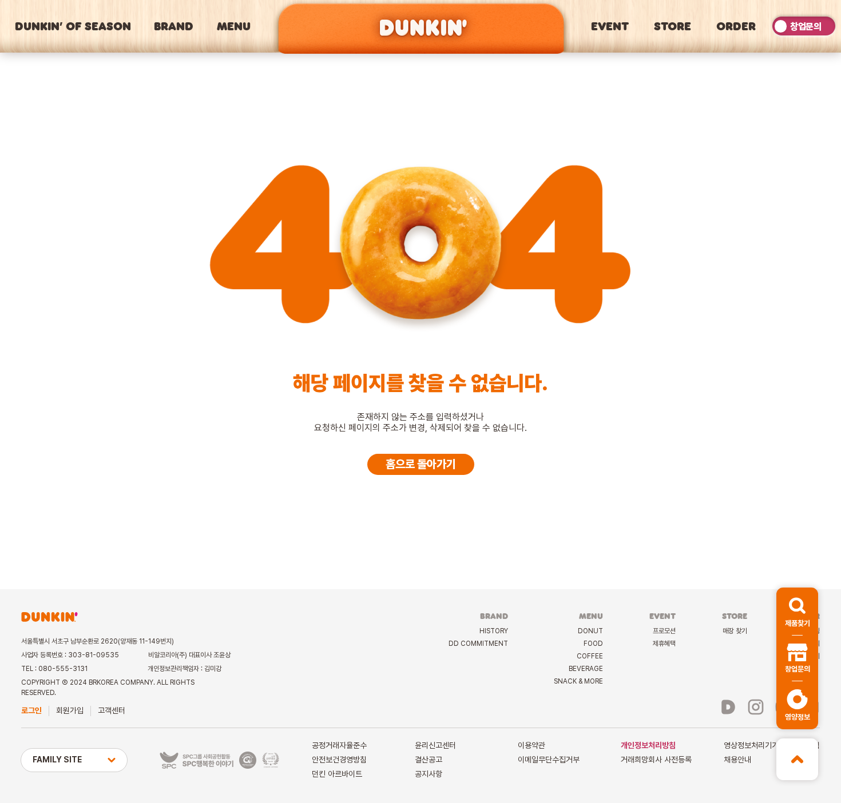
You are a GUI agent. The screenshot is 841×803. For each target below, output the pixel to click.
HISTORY (493, 631)
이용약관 (531, 745)
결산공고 (428, 759)
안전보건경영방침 (339, 759)
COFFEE (590, 656)
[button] (797, 612)
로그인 (31, 710)
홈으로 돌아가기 (421, 464)
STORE (672, 26)
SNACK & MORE (578, 681)
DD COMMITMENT (478, 644)
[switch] (803, 26)
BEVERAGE (586, 669)
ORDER (736, 26)
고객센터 (111, 710)
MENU (234, 26)
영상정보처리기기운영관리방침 (772, 745)
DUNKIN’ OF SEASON (73, 26)
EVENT (610, 26)
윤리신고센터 (435, 745)
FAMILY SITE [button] (57, 759)
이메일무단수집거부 (549, 759)
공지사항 (428, 773)
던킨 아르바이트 (337, 773)
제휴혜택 (664, 644)
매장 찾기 (735, 631)
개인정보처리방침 (648, 745)
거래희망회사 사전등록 (656, 759)
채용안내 (737, 759)
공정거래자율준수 (339, 745)
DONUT (590, 631)
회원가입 (70, 710)
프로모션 (664, 631)
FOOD (593, 644)
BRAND (173, 26)
